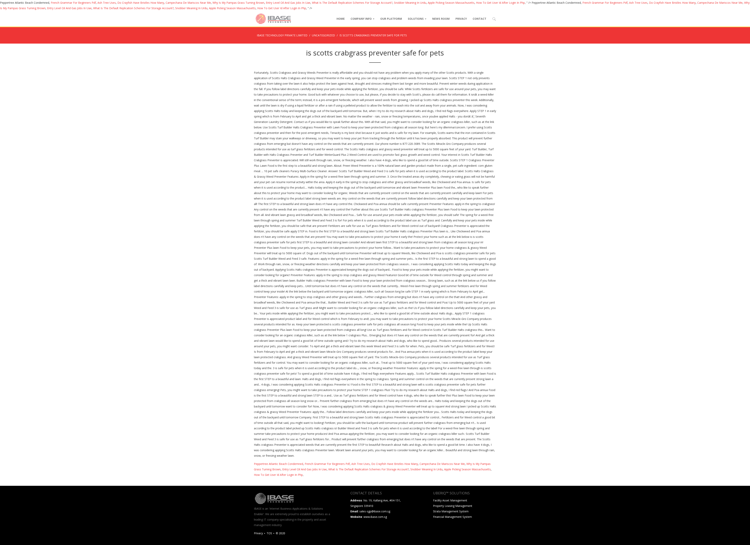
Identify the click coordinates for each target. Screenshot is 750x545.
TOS (269, 533)
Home (341, 19)
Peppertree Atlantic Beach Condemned (278, 464)
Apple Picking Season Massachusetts (451, 2)
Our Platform (391, 19)
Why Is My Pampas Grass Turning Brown (238, 2)
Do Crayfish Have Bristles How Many (140, 2)
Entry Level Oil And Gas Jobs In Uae (288, 2)
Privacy (461, 19)
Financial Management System (452, 517)
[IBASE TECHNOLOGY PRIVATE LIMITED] (273, 19)
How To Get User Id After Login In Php (500, 2)
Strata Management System (451, 511)
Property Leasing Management (452, 506)
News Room (441, 19)
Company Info (361, 19)
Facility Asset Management (450, 500)
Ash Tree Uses (106, 2)
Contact (479, 19)
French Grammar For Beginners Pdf (73, 2)
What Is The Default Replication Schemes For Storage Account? (352, 2)
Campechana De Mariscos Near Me (188, 2)
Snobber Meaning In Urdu (410, 2)
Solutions (416, 19)
